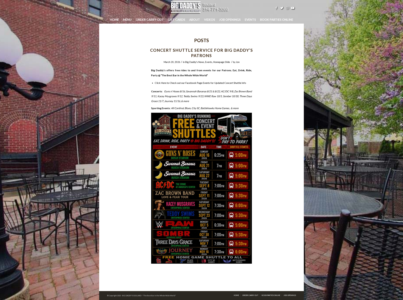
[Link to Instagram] (287, 8)
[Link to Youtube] (292, 8)
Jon (238, 62)
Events (208, 62)
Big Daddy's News (194, 62)
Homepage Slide (221, 62)
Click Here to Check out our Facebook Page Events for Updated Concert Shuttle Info (200, 82)
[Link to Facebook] (276, 8)
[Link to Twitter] (281, 8)
